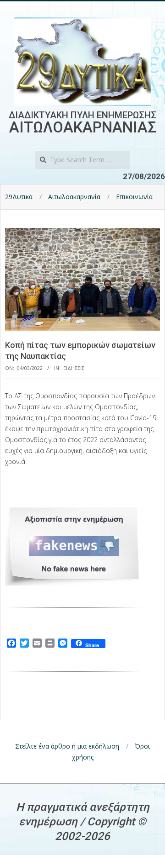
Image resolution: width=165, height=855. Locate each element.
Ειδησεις (73, 367)
